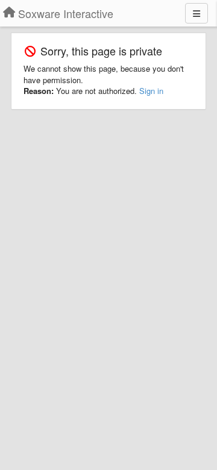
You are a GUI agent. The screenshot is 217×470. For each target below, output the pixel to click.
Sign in (151, 90)
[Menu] (196, 13)
